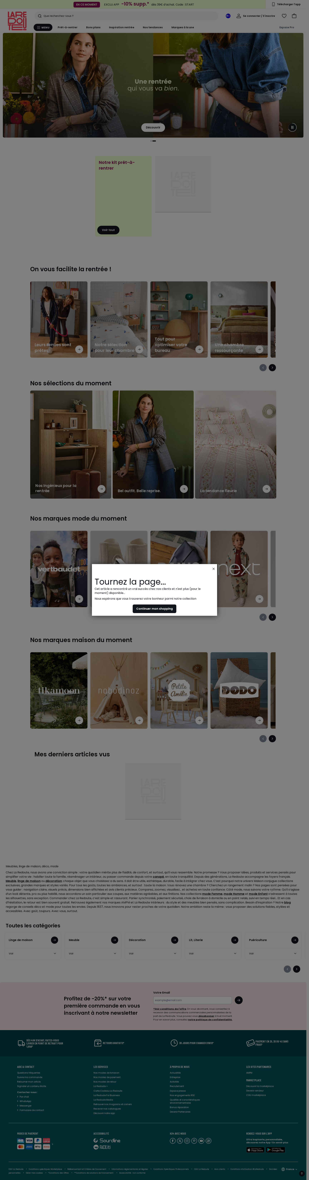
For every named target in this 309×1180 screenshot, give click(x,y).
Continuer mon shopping (154, 609)
